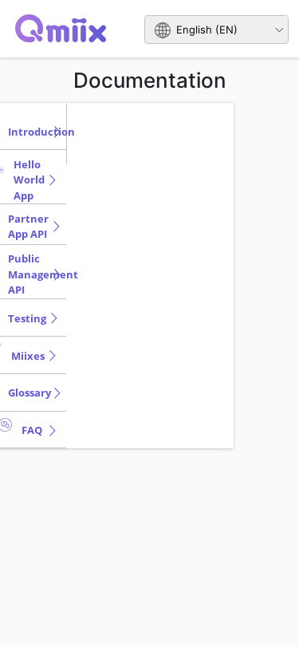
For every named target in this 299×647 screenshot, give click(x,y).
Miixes (28, 356)
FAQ (32, 430)
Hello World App (29, 180)
